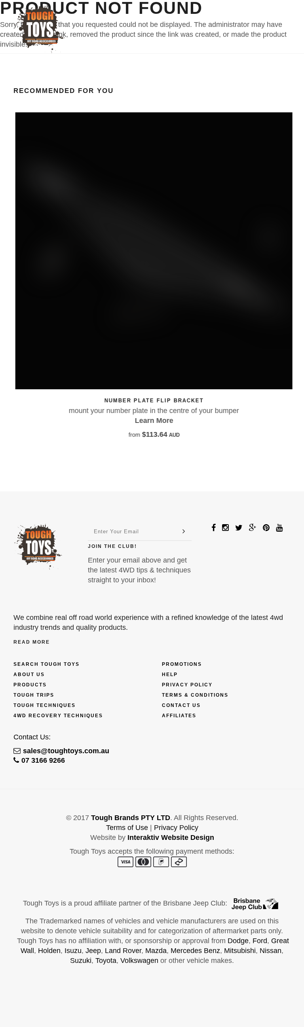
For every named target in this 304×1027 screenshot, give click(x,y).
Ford (260, 941)
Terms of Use (127, 828)
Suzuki (80, 960)
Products (30, 685)
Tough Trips (33, 695)
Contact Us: (32, 737)
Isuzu (73, 951)
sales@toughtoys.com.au (66, 751)
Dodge (238, 941)
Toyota (105, 960)
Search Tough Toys (46, 664)
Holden (49, 951)
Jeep (93, 951)
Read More (31, 642)
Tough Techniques (44, 705)
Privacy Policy (187, 685)
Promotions (182, 664)
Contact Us (181, 705)
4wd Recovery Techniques (58, 715)
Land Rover (123, 951)
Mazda (156, 951)
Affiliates (179, 715)
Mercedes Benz (195, 951)
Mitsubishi (240, 951)
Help (170, 674)
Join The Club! (112, 546)
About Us (29, 674)
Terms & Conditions (195, 695)
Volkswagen (139, 960)
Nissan (270, 951)
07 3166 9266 (43, 760)
